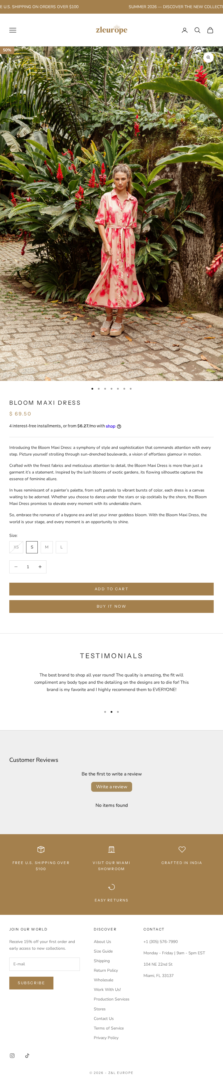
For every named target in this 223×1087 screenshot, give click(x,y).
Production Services (112, 999)
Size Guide (103, 951)
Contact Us (104, 1018)
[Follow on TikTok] (27, 1056)
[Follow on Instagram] (12, 1056)
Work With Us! (107, 989)
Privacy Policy (106, 1038)
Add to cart (112, 588)
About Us (102, 941)
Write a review (111, 787)
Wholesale (103, 980)
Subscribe (31, 982)
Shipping (102, 961)
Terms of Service (109, 1028)
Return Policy (106, 970)
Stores (100, 1009)
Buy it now (112, 606)
